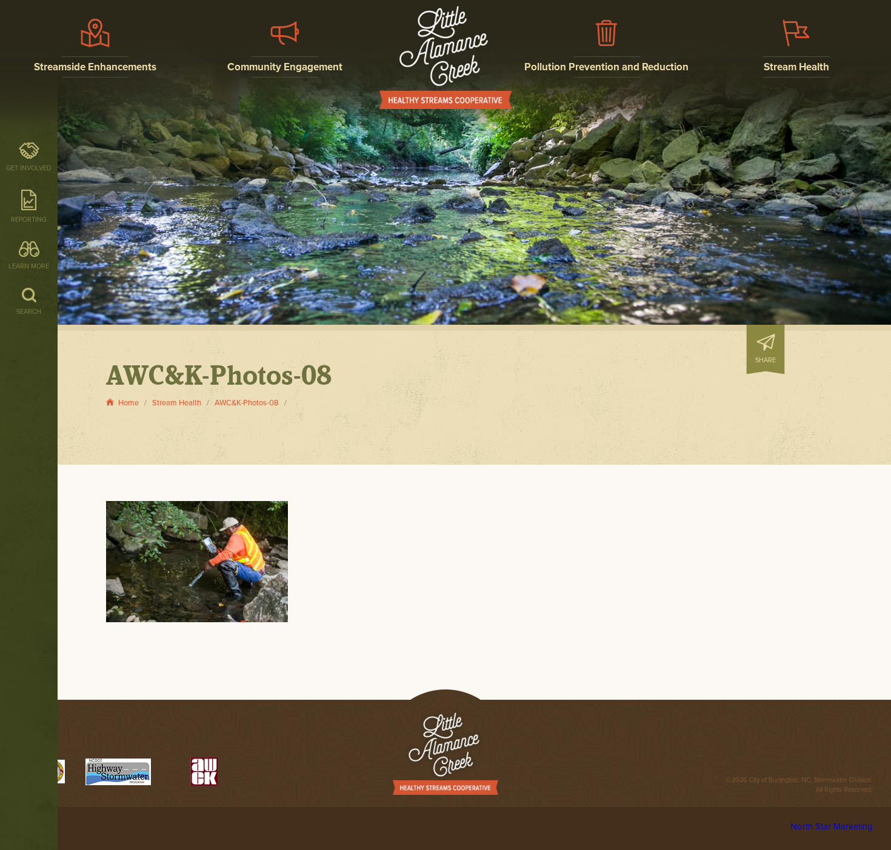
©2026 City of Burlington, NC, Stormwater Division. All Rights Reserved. (799, 785)
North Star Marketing (831, 826)
